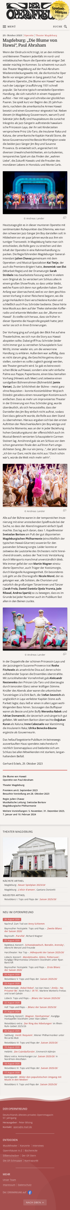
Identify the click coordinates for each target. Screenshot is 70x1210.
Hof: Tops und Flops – (30, 1007)
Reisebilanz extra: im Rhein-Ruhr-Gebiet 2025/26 (33, 1025)
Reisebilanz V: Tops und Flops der (30, 979)
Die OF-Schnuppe (12, 1160)
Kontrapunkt (31, 1160)
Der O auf (14, 1192)
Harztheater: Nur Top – (34, 952)
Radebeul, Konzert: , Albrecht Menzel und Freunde (34, 946)
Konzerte (25, 1145)
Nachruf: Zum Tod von (24, 923)
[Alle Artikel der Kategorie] (35, 857)
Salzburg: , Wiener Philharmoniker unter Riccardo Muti (34, 1036)
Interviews (38, 1145)
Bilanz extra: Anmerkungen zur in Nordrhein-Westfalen (31, 1058)
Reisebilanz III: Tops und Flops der (31, 1068)
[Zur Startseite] (35, 11)
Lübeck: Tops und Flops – (32, 998)
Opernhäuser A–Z (12, 1150)
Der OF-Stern (29, 1155)
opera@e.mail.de (22, 1127)
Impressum (9, 1185)
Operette (29, 35)
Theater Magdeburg (46, 35)
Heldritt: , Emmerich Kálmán (30, 1051)
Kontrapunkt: (32, 1078)
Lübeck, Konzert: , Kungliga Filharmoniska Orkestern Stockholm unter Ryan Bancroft (33, 960)
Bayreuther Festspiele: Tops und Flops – (33, 930)
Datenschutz (25, 1185)
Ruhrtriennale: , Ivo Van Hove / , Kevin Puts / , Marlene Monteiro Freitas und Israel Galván (35, 991)
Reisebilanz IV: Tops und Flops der (31, 1042)
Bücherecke (31, 1150)
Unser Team (9, 1179)
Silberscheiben (11, 1155)
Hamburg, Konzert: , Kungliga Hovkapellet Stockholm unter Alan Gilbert (32, 1017)
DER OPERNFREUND (15, 1109)
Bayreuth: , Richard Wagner (23, 936)
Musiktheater (10, 1145)
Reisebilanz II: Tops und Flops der (30, 1084)
